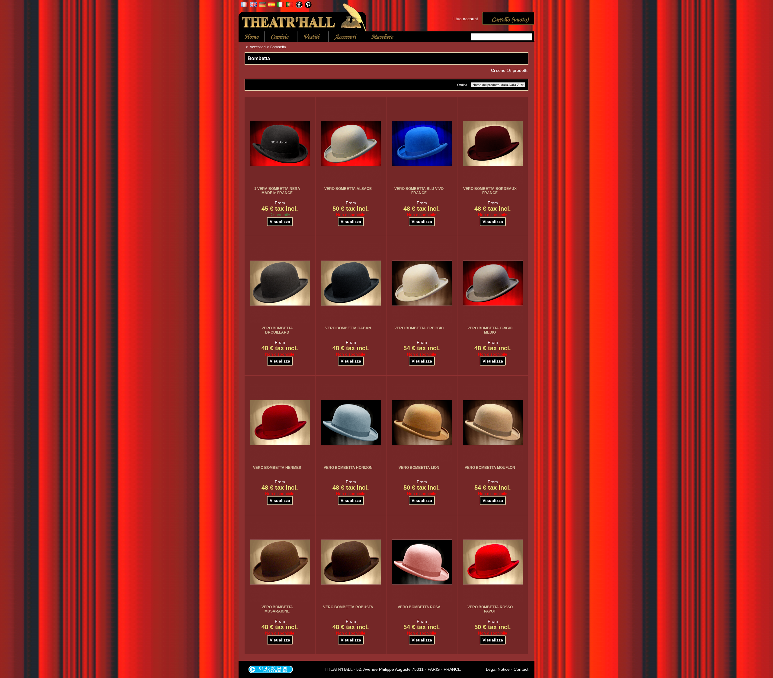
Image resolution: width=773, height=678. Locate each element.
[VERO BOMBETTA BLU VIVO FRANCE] (422, 144)
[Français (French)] (244, 5)
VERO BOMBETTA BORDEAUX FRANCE (490, 191)
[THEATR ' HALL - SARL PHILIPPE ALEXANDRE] (303, 16)
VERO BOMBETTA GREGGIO (419, 328)
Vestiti (308, 37)
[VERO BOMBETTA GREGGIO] (422, 283)
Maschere (379, 37)
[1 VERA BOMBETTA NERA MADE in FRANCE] (280, 144)
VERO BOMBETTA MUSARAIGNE (277, 609)
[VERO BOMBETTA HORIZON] (351, 422)
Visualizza (280, 221)
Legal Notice (498, 669)
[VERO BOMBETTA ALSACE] (351, 144)
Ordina (462, 85)
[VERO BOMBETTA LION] (422, 422)
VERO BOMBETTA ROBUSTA (348, 607)
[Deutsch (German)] (262, 5)
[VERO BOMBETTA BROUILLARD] (280, 283)
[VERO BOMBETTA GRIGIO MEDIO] (493, 283)
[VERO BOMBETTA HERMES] (280, 422)
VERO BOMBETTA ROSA (419, 607)
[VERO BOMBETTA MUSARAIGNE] (280, 562)
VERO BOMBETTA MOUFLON (490, 467)
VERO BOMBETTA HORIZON (348, 467)
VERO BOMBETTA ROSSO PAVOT (490, 609)
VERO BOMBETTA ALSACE (348, 189)
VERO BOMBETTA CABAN (348, 328)
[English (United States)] (253, 5)
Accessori (342, 37)
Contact (521, 669)
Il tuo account (465, 18)
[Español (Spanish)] (271, 5)
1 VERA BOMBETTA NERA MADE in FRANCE (277, 191)
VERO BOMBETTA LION (419, 467)
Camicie (276, 37)
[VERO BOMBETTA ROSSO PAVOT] (493, 562)
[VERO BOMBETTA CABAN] (351, 283)
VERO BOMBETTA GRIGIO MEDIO (489, 330)
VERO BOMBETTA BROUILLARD (277, 330)
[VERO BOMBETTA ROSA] (422, 562)
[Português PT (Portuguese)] (289, 5)
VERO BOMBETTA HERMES (277, 467)
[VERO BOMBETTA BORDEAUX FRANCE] (493, 144)
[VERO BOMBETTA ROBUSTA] (351, 562)
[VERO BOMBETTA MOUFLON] (493, 422)
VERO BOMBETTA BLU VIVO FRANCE (419, 191)
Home (251, 36)
